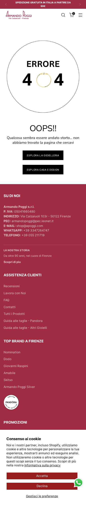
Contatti (10, 307)
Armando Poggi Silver (19, 387)
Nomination (12, 352)
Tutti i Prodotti (14, 314)
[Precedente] (6, 4)
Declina (42, 486)
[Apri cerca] (63, 15)
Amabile (9, 373)
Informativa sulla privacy (42, 465)
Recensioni (12, 286)
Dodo (7, 359)
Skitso (8, 380)
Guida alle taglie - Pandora (23, 321)
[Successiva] (80, 4)
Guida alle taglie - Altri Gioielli (25, 328)
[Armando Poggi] (19, 15)
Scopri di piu (12, 262)
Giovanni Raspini (16, 366)
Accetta (42, 476)
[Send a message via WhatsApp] (78, 482)
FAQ (6, 300)
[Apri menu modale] (80, 15)
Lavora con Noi (15, 293)
